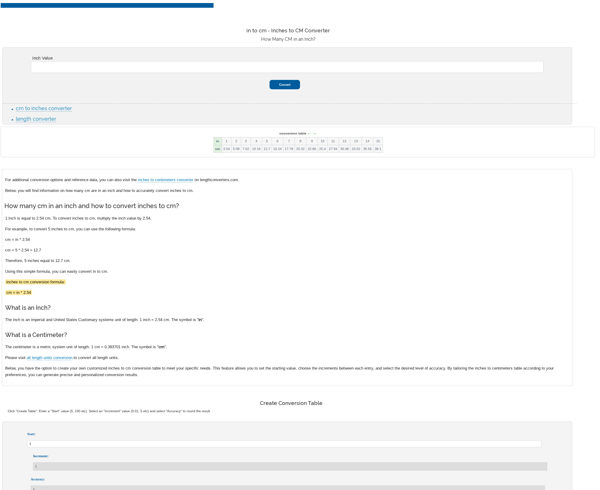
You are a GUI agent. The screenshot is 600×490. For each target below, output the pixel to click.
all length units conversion (49, 357)
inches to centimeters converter (165, 179)
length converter (36, 119)
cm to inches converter (44, 108)
